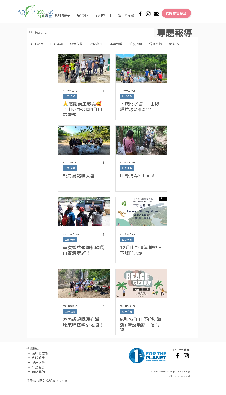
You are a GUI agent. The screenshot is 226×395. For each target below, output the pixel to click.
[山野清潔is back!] (141, 140)
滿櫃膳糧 (155, 44)
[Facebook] (140, 14)
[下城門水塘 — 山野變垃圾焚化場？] (141, 68)
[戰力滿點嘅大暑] (84, 140)
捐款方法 (38, 362)
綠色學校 (76, 44)
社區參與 (96, 44)
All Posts (37, 44)
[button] (62, 13)
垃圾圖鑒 (135, 44)
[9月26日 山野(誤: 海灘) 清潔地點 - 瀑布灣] (141, 283)
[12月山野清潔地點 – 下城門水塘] (141, 211)
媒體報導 (116, 44)
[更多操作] (105, 91)
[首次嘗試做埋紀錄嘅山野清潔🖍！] (84, 211)
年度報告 (38, 367)
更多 (172, 44)
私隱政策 (38, 357)
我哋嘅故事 (40, 353)
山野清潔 (56, 44)
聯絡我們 (38, 371)
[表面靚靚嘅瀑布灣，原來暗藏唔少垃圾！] (84, 283)
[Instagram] (148, 14)
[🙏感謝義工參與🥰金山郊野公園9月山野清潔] (84, 68)
